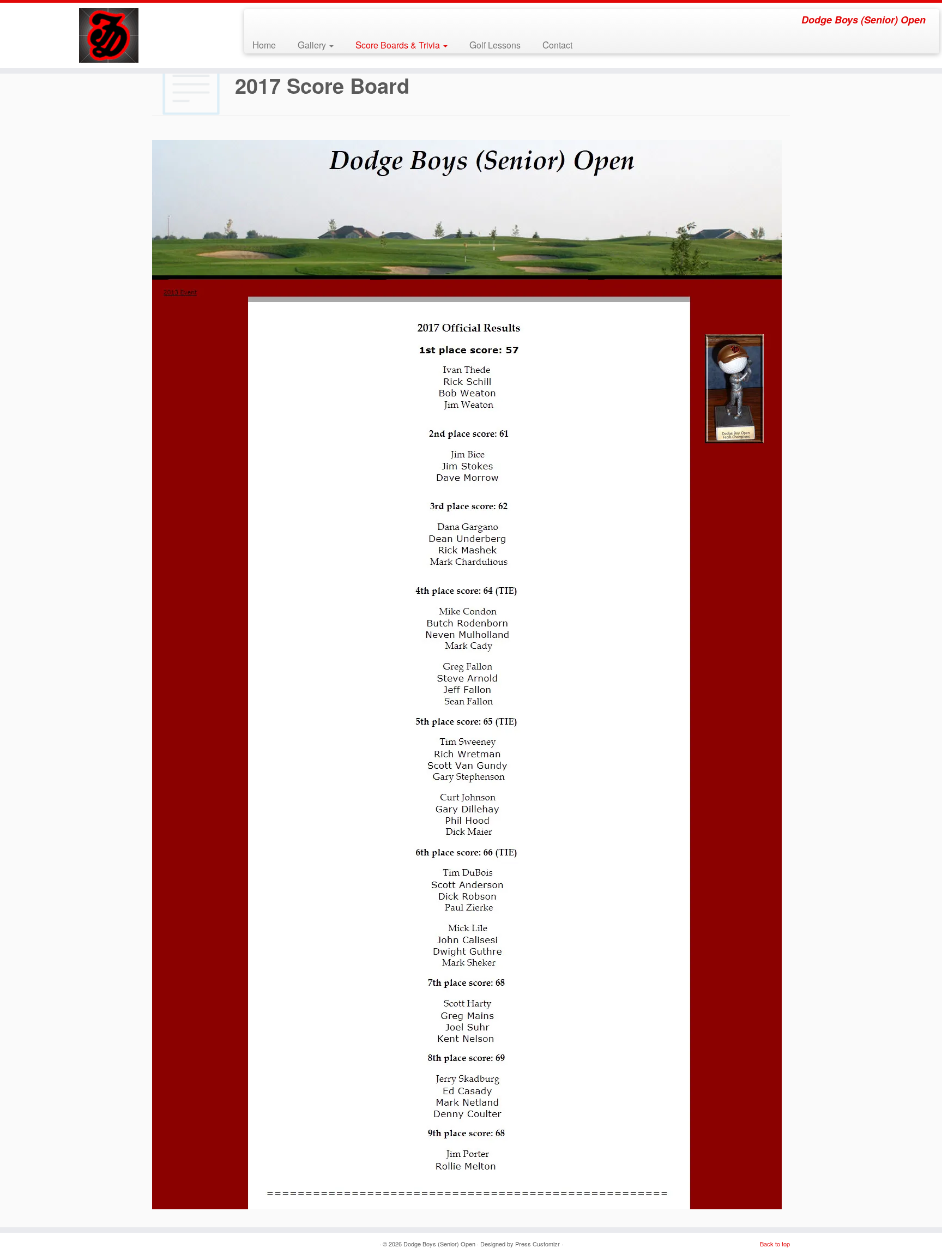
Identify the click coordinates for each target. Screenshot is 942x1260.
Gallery (313, 44)
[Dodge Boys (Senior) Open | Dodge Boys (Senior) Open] (109, 35)
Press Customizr (537, 1243)
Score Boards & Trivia (398, 44)
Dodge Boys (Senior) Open (439, 1243)
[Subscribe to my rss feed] (259, 21)
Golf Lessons (495, 44)
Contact (557, 44)
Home (264, 44)
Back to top (775, 1243)
